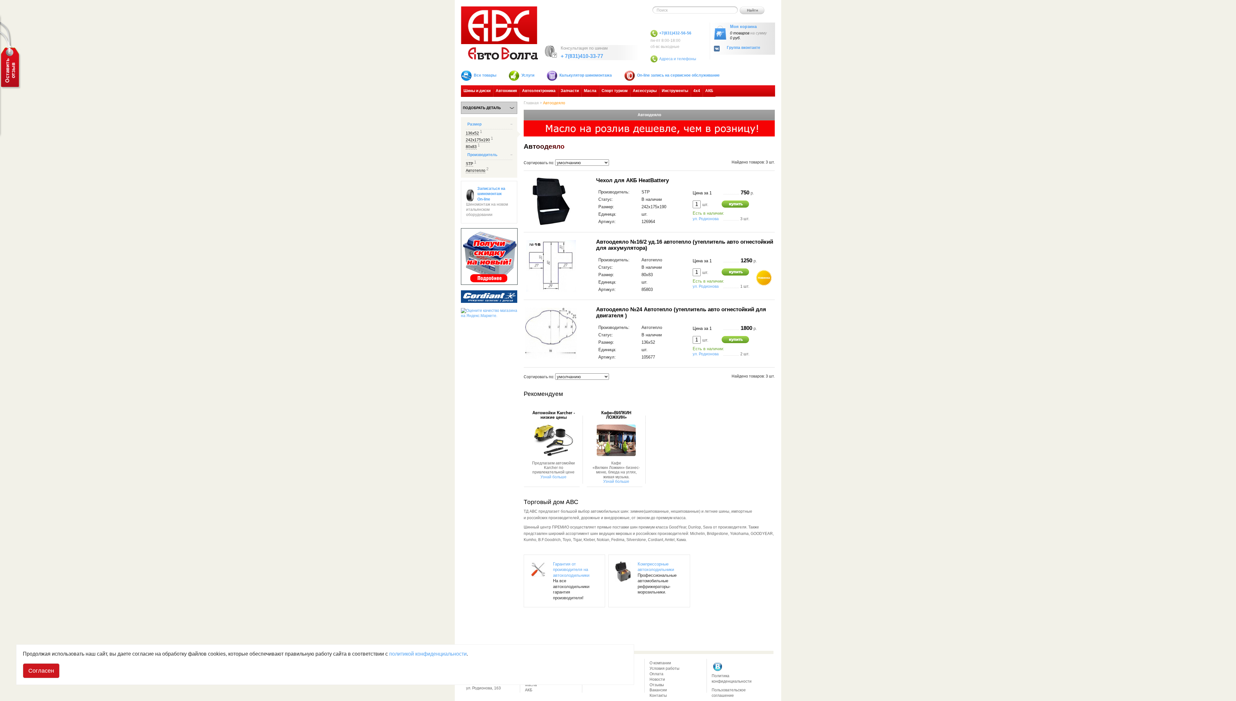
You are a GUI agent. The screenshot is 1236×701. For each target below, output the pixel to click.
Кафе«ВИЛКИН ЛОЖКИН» (616, 415)
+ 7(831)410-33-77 (582, 56)
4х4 (696, 91)
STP (469, 164)
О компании (660, 663)
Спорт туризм (615, 91)
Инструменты (675, 91)
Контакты (658, 695)
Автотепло (475, 170)
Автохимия (506, 91)
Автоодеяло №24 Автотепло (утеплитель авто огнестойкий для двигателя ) (681, 312)
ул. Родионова (706, 219)
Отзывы (657, 685)
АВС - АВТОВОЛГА (499, 33)
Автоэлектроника (539, 91)
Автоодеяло (554, 103)
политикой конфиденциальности (428, 654)
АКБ (709, 91)
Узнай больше (553, 477)
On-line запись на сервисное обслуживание (678, 75)
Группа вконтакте (743, 48)
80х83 (471, 147)
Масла (590, 91)
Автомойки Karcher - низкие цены (553, 415)
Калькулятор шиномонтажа (585, 75)
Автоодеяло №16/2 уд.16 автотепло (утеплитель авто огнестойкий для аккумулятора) (684, 244)
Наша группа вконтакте (717, 666)
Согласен (41, 671)
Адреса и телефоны (677, 59)
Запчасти (570, 91)
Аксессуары (645, 91)
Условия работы (664, 668)
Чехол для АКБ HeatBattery (632, 180)
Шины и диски (477, 91)
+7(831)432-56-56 (675, 33)
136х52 (472, 133)
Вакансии (658, 690)
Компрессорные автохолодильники (656, 567)
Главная (531, 103)
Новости (657, 679)
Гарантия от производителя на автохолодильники (571, 570)
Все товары (485, 75)
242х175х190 (478, 140)
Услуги (527, 75)
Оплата (656, 674)
